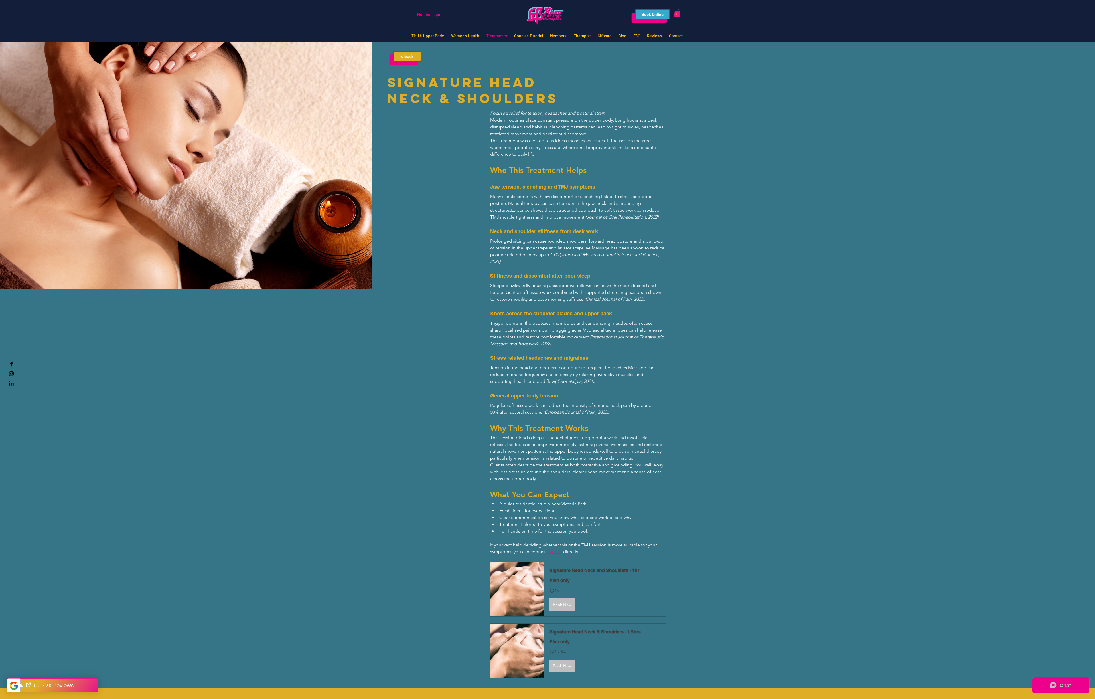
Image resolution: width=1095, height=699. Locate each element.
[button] (677, 13)
